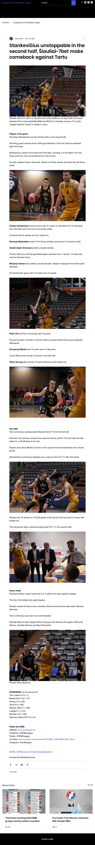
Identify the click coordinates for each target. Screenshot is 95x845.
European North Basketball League (16, 3)
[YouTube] (85, 2)
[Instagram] (92, 2)
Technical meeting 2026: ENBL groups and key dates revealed (22, 819)
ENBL (51, 839)
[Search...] (73, 2)
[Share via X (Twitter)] (16, 765)
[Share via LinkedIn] (22, 765)
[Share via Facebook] (10, 765)
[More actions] (84, 38)
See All (90, 785)
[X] (82, 2)
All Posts (5, 23)
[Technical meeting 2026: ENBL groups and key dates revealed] (23, 801)
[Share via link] (27, 765)
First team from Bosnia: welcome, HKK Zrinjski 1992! (70, 819)
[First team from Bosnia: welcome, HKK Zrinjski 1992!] (71, 801)
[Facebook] (88, 2)
